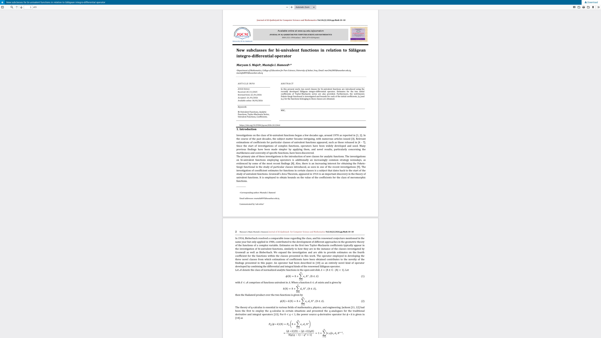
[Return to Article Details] (2, 2)
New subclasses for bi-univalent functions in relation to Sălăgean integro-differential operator (55, 2)
